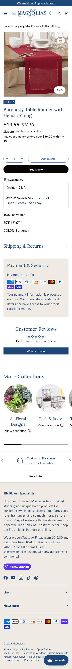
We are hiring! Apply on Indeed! (36, 3)
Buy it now (36, 169)
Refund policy (36, 656)
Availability (15, 180)
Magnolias (18, 643)
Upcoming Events (23, 649)
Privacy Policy (31, 660)
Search (7, 649)
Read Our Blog (11, 653)
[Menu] (5, 13)
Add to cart (48, 158)
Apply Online (44, 649)
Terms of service (12, 660)
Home (6, 26)
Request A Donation (14, 656)
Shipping (8, 131)
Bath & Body (50, 418)
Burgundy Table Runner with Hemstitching (37, 26)
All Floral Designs (18, 421)
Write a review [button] (36, 351)
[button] (66, 13)
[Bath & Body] (50, 398)
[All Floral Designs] (18, 398)
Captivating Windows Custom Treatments (45, 653)
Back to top (36, 476)
